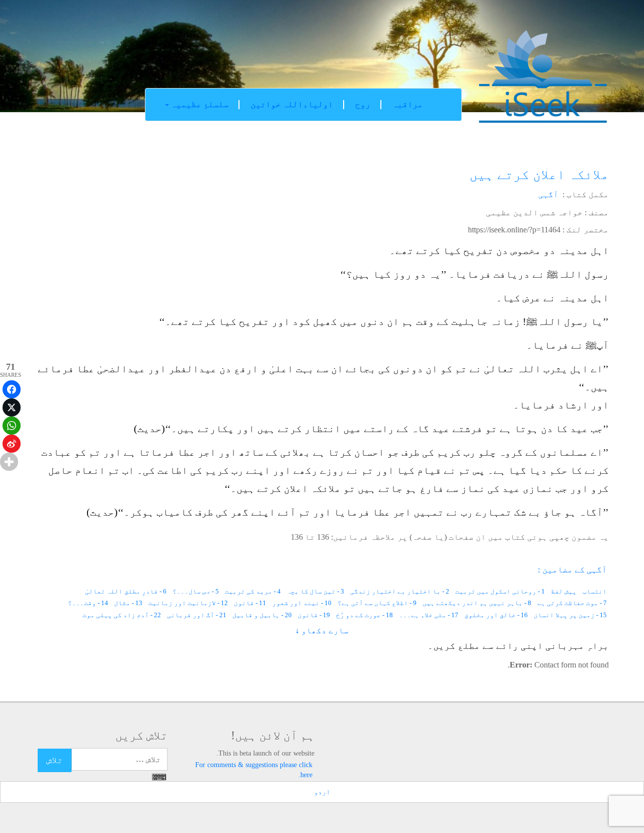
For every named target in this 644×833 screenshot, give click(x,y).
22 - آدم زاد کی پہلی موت (122, 615)
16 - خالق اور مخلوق (496, 615)
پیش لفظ (564, 591)
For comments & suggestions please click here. (253, 770)
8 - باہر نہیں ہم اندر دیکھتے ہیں (477, 603)
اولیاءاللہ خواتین (292, 104)
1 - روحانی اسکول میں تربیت (500, 591)
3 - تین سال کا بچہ (315, 591)
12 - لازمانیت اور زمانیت (188, 603)
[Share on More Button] (9, 462)
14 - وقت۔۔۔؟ (88, 603)
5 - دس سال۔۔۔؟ (196, 591)
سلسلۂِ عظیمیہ (198, 104)
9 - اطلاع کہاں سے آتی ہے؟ (377, 603)
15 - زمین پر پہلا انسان (570, 615)
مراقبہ (407, 104)
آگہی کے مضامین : (572, 569)
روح (362, 104)
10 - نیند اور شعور (302, 603)
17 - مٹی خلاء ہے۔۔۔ (428, 615)
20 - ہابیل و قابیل (262, 615)
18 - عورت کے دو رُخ (364, 615)
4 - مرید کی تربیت (253, 591)
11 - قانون (250, 603)
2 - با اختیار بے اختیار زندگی (399, 591)
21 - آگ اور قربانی (196, 615)
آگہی (548, 194)
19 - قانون (314, 615)
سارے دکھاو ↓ (322, 630)
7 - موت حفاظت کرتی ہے (572, 603)
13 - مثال (128, 603)
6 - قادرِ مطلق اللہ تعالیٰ (126, 591)
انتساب (595, 591)
